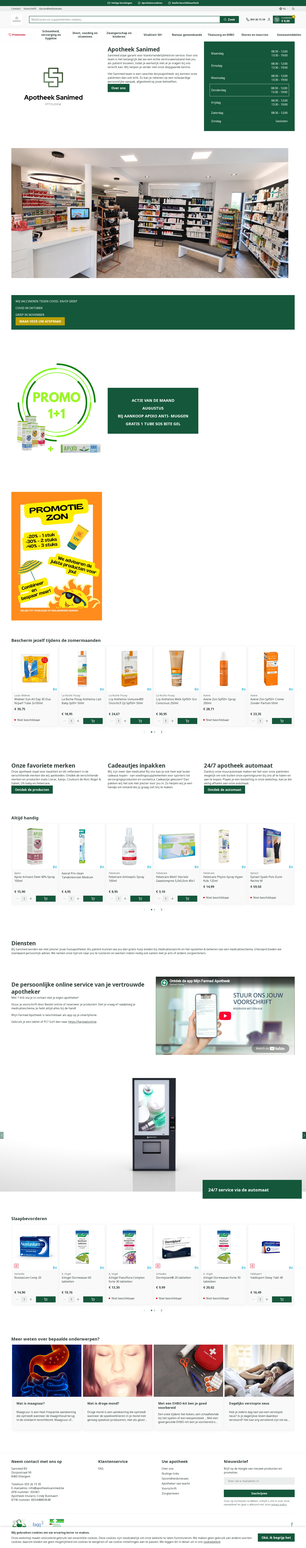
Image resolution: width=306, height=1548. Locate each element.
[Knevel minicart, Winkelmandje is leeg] (277, 19)
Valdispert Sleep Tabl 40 (266, 1278)
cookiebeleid (211, 1542)
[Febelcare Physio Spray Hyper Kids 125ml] (224, 846)
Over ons (118, 88)
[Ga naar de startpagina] (16, 19)
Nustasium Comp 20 (27, 1278)
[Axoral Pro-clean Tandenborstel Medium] (82, 846)
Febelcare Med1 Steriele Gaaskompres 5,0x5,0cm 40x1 (175, 879)
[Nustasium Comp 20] (35, 1247)
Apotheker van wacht (176, 1483)
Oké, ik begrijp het (276, 1537)
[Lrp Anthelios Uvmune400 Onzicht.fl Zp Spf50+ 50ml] (129, 669)
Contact (16, 8)
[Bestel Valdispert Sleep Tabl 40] (282, 1299)
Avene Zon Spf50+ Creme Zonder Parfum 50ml (267, 701)
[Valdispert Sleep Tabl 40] (271, 1247)
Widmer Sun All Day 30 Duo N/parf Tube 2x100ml (32, 701)
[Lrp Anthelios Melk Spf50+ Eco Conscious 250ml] (176, 669)
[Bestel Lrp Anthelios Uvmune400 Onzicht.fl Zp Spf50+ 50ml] (140, 721)
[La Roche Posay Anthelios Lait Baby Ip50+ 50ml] (82, 669)
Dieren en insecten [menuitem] (257, 35)
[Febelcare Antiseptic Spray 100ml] (129, 846)
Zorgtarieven (170, 1493)
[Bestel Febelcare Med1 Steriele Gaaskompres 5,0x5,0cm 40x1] (187, 899)
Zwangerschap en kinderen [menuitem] (121, 34)
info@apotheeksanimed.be (46, 1488)
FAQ (100, 1469)
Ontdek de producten (32, 789)
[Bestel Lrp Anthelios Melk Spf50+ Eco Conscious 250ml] (187, 721)
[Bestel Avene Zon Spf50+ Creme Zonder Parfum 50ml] (282, 721)
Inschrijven (259, 1493)
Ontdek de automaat (224, 789)
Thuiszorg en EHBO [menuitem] (223, 35)
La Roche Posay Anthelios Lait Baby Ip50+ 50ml (81, 701)
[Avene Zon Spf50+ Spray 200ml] (224, 669)
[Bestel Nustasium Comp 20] (46, 1299)
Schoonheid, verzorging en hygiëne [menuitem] (54, 34)
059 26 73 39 (32, 1484)
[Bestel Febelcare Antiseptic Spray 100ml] (140, 899)
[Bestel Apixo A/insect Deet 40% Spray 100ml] (46, 899)
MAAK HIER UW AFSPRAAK (40, 321)
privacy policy (278, 1504)
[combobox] (124, 19)
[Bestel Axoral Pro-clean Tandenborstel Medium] (93, 899)
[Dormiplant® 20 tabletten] (176, 1247)
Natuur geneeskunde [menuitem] (188, 35)
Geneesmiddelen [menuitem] (291, 35)
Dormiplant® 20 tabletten (173, 1278)
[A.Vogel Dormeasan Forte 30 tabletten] (224, 1247)
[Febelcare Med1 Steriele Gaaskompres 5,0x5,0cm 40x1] (176, 846)
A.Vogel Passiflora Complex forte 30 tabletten (126, 1279)
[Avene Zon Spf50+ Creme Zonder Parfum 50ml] (271, 669)
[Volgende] (161, 732)
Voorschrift (30, 8)
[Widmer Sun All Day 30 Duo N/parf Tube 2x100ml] (35, 669)
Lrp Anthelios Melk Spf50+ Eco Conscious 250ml (176, 701)
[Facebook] (292, 1524)
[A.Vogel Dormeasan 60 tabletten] (82, 1247)
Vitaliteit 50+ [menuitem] (157, 35)
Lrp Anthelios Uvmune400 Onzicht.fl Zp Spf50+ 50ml (126, 701)
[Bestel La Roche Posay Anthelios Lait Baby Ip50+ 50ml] (93, 721)
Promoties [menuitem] (19, 34)
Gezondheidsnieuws (50, 8)
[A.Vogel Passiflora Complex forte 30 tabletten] (129, 1247)
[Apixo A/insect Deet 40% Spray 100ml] (35, 846)
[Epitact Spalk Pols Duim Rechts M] (271, 846)
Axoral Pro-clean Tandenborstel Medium (77, 875)
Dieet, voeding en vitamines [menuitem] (87, 34)
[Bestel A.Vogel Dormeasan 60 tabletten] (93, 1299)
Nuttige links (170, 1473)
